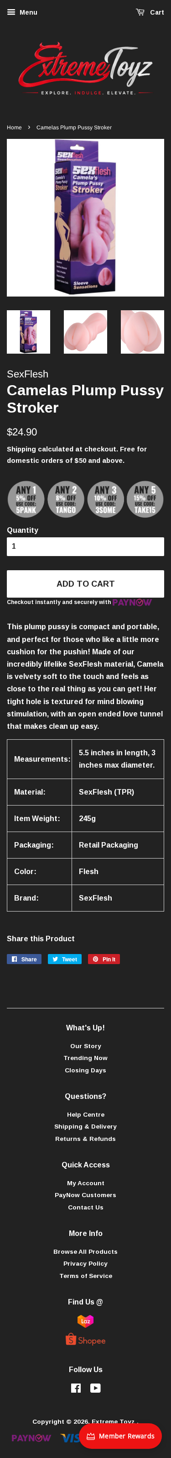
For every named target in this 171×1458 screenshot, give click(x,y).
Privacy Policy (85, 1263)
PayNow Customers (85, 1195)
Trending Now (85, 1058)
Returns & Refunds (85, 1138)
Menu (27, 12)
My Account (85, 1183)
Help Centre (85, 1114)
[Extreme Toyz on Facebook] (76, 1390)
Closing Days (85, 1070)
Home (14, 127)
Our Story (85, 1046)
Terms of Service (85, 1275)
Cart (156, 12)
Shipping (21, 449)
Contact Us (86, 1207)
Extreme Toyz (114, 1421)
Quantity (22, 530)
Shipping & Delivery (85, 1126)
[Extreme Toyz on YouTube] (95, 1390)
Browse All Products (85, 1251)
